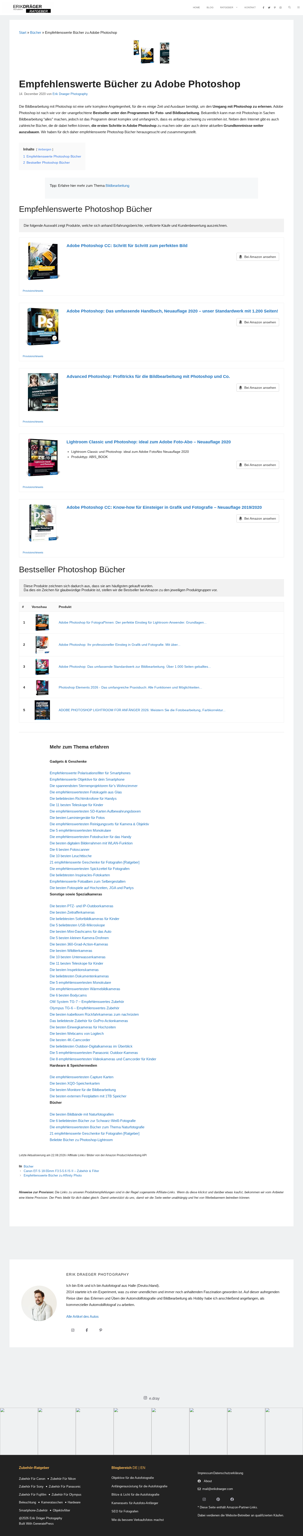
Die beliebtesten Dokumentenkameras (79, 976)
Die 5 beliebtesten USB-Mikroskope (77, 925)
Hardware (74, 1502)
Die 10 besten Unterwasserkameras (78, 957)
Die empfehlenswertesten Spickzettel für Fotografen (89, 869)
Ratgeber (226, 7)
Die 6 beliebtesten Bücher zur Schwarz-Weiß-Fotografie (93, 1121)
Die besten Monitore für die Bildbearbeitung (83, 1090)
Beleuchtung (27, 1502)
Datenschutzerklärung (228, 1473)
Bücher (35, 32)
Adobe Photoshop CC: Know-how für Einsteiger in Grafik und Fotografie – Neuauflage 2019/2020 (164, 507)
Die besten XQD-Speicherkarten (75, 1083)
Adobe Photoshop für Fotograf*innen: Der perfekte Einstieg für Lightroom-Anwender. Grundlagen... (133, 622)
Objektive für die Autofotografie (132, 1478)
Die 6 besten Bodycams (68, 995)
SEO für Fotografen (124, 1511)
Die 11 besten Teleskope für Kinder (76, 805)
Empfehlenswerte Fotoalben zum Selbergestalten (87, 881)
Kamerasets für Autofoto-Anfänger (134, 1503)
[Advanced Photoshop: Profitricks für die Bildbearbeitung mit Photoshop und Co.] (43, 392)
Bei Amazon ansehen (260, 257)
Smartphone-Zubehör (33, 1510)
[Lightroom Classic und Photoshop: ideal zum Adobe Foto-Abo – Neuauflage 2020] (43, 457)
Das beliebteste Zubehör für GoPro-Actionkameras (89, 1021)
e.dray (154, 1398)
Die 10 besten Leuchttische (71, 856)
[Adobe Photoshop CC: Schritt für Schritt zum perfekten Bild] (43, 261)
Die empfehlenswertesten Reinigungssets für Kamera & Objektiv (99, 824)
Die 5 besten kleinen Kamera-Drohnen (79, 938)
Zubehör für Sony (31, 1486)
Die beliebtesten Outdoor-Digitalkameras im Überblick (91, 1046)
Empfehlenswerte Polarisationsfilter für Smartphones (90, 773)
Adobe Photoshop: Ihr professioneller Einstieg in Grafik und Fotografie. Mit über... (119, 644)
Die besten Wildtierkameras (71, 951)
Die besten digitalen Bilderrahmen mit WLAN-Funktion (91, 843)
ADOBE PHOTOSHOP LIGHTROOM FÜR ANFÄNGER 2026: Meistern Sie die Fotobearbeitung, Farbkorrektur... (142, 710)
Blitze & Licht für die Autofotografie (135, 1494)
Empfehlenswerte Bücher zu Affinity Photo (53, 1175)
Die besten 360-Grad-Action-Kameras (79, 944)
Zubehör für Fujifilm (32, 1494)
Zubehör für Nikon (63, 1478)
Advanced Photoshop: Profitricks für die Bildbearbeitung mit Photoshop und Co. (148, 376)
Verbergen (44, 149)
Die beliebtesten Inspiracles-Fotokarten (80, 875)
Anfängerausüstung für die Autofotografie (139, 1486)
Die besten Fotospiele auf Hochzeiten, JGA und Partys (92, 888)
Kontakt (250, 7)
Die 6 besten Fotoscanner (69, 849)
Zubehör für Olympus (66, 1494)
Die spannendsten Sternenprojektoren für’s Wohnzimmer (94, 786)
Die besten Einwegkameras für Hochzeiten (83, 1027)
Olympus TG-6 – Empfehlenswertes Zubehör (84, 1008)
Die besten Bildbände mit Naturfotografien (82, 1114)
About (208, 1481)
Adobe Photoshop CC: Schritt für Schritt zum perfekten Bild (127, 245)
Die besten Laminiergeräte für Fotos (77, 818)
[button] (298, 7)
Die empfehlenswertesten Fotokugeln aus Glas (86, 792)
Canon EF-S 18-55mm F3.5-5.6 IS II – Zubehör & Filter (61, 1171)
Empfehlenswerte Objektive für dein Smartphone (87, 779)
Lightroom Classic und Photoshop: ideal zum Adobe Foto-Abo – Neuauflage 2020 (149, 442)
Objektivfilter (61, 1510)
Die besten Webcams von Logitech (77, 1033)
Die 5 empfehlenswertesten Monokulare (80, 830)
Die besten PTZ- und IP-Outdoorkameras (81, 906)
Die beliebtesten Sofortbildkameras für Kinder (84, 919)
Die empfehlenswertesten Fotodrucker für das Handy (90, 837)
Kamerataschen (52, 1502)
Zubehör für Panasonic (65, 1486)
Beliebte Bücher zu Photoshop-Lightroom (81, 1140)
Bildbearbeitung (117, 186)
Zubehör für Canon (32, 1478)
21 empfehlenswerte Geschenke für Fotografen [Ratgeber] (94, 862)
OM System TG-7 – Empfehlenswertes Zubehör (87, 1002)
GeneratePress (43, 1523)
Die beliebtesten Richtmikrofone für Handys (83, 798)
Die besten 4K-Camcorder (70, 1040)
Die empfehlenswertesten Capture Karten (81, 1077)
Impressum (205, 1473)
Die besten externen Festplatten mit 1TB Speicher (88, 1096)
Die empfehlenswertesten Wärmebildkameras (85, 989)
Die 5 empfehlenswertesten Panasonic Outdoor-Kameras (94, 1053)
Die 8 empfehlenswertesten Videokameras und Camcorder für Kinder (103, 1059)
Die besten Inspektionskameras (74, 970)
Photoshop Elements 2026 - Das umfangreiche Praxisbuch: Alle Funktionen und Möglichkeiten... (130, 687)
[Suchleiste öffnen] (289, 7)
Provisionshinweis (33, 290)
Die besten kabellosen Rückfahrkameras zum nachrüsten (94, 1014)
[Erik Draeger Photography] (28, 7)
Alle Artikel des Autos (82, 1316)
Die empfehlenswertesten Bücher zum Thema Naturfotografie (97, 1127)
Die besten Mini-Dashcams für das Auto (80, 931)
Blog (210, 7)
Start (22, 32)
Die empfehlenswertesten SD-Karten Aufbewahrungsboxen (95, 811)
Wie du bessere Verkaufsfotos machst (137, 1520)
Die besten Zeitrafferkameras (72, 912)
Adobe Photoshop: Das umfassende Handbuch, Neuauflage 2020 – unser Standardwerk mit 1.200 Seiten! (172, 311)
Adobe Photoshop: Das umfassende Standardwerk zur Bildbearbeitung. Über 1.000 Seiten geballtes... (135, 666)
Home (196, 7)
